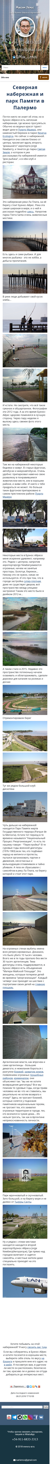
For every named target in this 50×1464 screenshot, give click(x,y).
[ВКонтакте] (28, 1386)
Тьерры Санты (23, 1201)
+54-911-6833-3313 (26, 43)
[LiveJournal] (36, 1386)
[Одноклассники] (33, 1386)
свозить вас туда (37, 1347)
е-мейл (8, 1364)
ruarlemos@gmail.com (25, 50)
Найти (45, 67)
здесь (30, 211)
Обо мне (5, 77)
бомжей (18, 1071)
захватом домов (34, 1071)
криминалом (21, 1078)
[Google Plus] (39, 1386)
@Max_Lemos (26, 57)
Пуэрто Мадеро (27, 129)
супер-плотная (32, 581)
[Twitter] (30, 1386)
